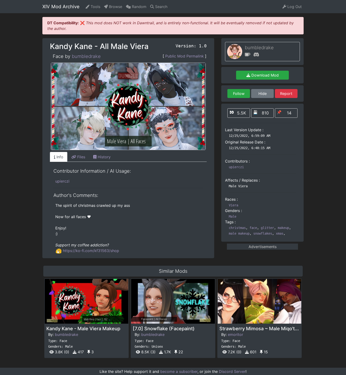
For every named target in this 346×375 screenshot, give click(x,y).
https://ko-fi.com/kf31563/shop (91, 250)
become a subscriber (178, 371)
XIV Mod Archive (61, 6)
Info (59, 157)
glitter (267, 228)
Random (138, 6)
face (253, 228)
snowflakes (262, 233)
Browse (115, 6)
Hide (262, 93)
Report (286, 93)
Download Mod (264, 75)
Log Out (294, 6)
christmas (237, 228)
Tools (94, 6)
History (104, 157)
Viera (233, 205)
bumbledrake (86, 56)
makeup (283, 228)
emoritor (235, 334)
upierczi (62, 181)
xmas (279, 233)
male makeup (239, 233)
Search (160, 6)
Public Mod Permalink (184, 56)
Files (80, 157)
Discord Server (232, 371)
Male (232, 216)
